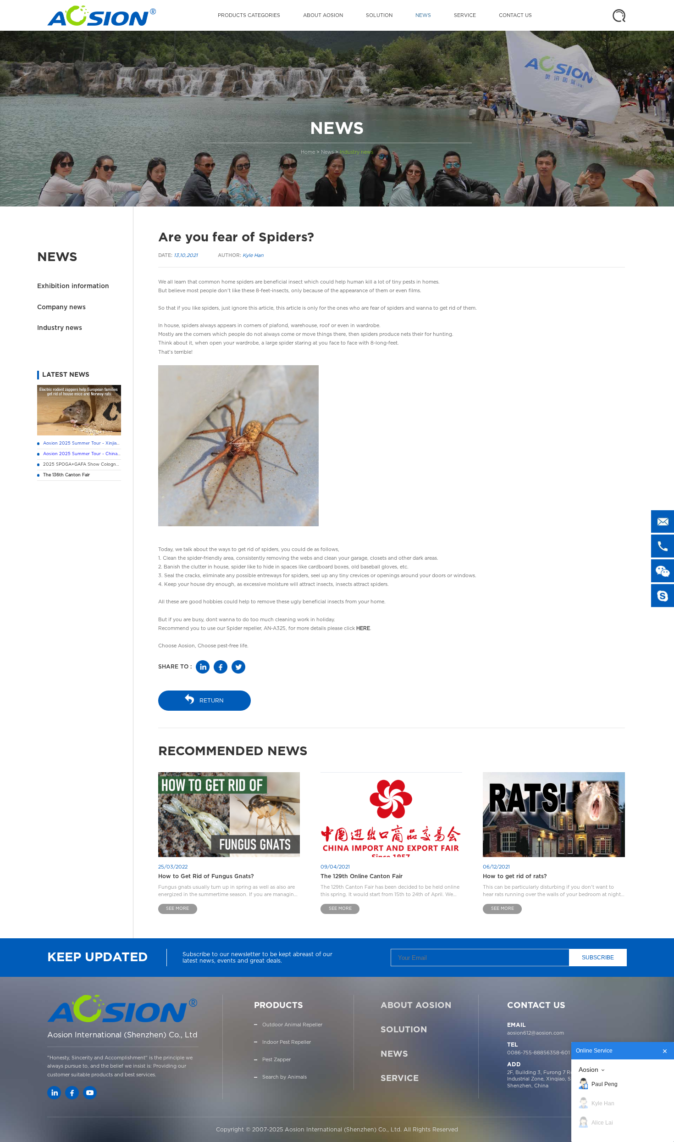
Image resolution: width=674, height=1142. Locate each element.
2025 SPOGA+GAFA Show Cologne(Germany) (92, 464)
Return (211, 700)
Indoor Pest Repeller (286, 1042)
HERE (363, 628)
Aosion (588, 1069)
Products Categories (249, 15)
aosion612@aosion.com (535, 1033)
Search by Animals (284, 1077)
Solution (379, 15)
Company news (61, 307)
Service (465, 15)
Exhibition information (73, 286)
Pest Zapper (276, 1059)
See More (177, 909)
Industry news (356, 152)
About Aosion (323, 15)
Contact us (515, 15)
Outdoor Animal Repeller (292, 1024)
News (423, 15)
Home (308, 152)
